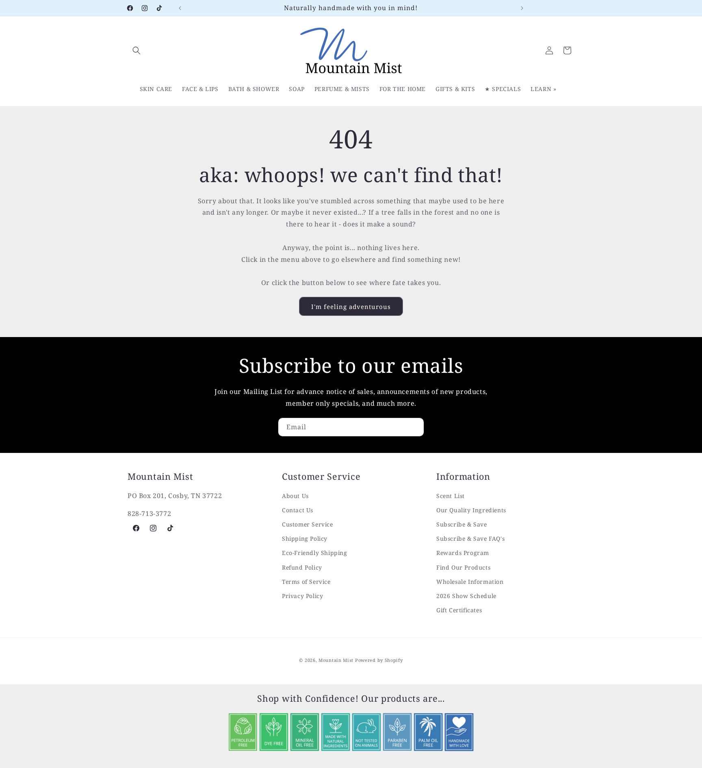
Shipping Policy (304, 538)
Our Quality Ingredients (471, 510)
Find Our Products (463, 567)
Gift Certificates (459, 610)
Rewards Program (462, 553)
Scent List (450, 496)
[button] (136, 50)
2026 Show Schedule (466, 596)
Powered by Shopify (379, 660)
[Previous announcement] (180, 8)
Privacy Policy (302, 596)
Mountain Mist (335, 660)
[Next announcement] (522, 8)
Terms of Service (306, 581)
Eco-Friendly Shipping (314, 553)
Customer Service (307, 524)
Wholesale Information (470, 581)
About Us (295, 496)
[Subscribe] (415, 427)
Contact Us (297, 510)
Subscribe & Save (461, 524)
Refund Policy (302, 567)
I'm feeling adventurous (351, 306)
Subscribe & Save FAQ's (470, 538)
